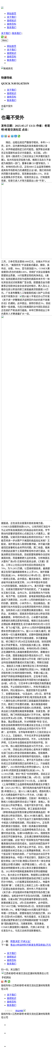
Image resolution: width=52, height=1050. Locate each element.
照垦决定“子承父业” (20, 941)
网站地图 (19, 1011)
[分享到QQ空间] (5, 136)
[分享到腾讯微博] (12, 136)
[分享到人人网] (15, 136)
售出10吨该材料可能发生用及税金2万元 (30, 945)
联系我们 (11, 27)
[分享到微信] (2, 37)
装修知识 (11, 20)
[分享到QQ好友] (5, 981)
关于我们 (11, 17)
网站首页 (11, 13)
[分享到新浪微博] (5, 37)
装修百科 (11, 24)
